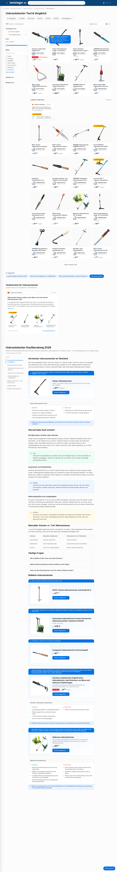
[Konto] (110, 3)
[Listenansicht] (109, 24)
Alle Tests (108, 99)
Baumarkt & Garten (16, 8)
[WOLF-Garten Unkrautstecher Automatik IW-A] (40, 140)
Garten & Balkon (27, 8)
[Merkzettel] (106, 3)
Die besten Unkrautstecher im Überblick (15, 361)
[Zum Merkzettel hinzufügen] (46, 44)
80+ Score (31, 18)
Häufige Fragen (11, 385)
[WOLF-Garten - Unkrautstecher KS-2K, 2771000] (101, 244)
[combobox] (56, 3)
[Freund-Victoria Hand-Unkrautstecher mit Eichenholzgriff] (40, 209)
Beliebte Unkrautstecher (14, 388)
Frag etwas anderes (97, 276)
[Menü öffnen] (7, 3)
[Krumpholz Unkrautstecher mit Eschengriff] (40, 174)
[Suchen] (83, 3)
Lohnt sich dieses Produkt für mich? (17, 276)
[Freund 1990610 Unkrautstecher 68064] (101, 140)
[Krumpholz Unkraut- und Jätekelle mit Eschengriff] (60, 174)
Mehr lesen (10, 308)
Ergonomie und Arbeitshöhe (16, 373)
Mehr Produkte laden (71, 264)
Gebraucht (67, 18)
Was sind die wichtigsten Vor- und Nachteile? (43, 276)
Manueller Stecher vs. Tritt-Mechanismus (15, 381)
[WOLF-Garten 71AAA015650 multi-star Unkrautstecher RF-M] (40, 80)
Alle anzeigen (10, 72)
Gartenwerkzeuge (39, 8)
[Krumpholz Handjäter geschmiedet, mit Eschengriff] (60, 244)
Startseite (6, 8)
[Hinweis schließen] (69, 37)
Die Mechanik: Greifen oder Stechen (16, 369)
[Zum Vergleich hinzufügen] (46, 37)
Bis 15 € (40, 18)
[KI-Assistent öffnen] (103, 3)
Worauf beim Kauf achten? (14, 365)
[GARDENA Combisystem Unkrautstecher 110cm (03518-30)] (81, 174)
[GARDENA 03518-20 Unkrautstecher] (81, 80)
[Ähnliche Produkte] (46, 40)
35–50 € (56, 18)
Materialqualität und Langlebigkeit (13, 377)
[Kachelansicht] (106, 24)
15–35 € (48, 18)
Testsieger (12, 18)
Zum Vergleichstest (48, 331)
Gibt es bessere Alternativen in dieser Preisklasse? (73, 276)
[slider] (6, 45)
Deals (22, 18)
